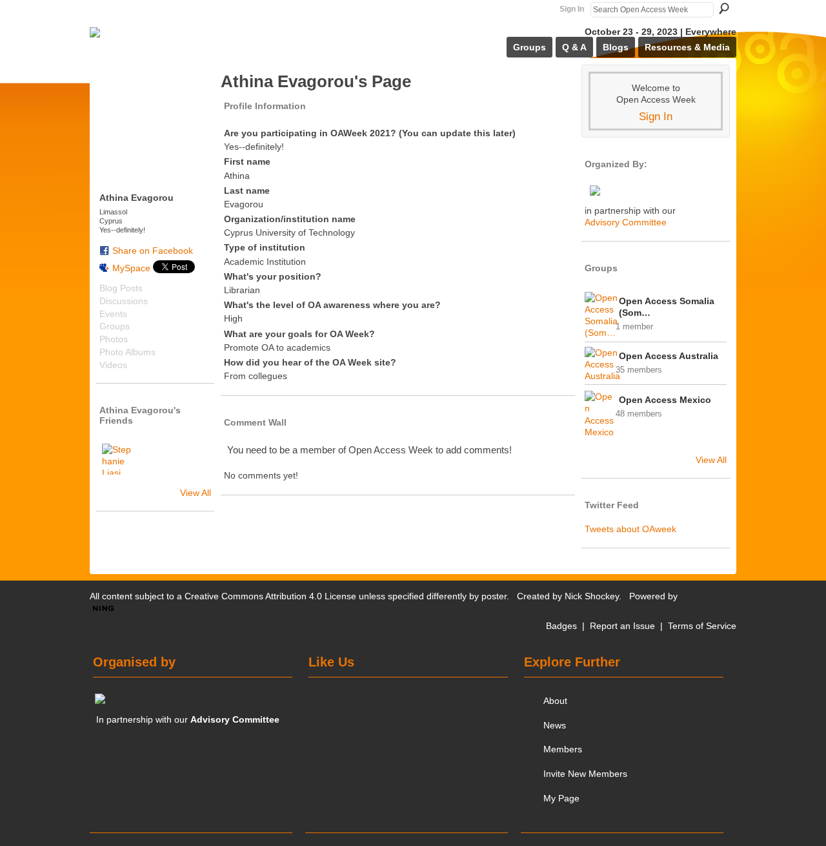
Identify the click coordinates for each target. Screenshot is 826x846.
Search (724, 8)
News (554, 725)
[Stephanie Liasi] (117, 459)
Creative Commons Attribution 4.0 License (270, 596)
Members (562, 749)
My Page (561, 798)
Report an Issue (622, 626)
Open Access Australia (668, 356)
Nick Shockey (592, 596)
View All (195, 493)
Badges (561, 626)
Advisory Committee (626, 222)
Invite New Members (585, 774)
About (555, 701)
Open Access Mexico (665, 400)
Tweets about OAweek (630, 529)
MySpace (131, 268)
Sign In (571, 9)
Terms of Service (702, 626)
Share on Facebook (152, 250)
